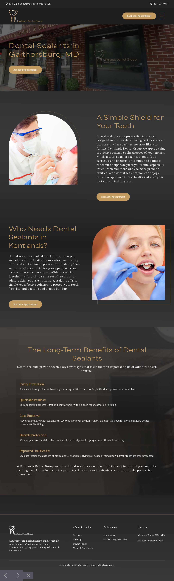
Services (77, 535)
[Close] (28, 575)
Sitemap (77, 539)
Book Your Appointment (139, 15)
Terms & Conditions (83, 548)
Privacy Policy (80, 543)
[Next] (17, 575)
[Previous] (6, 575)
